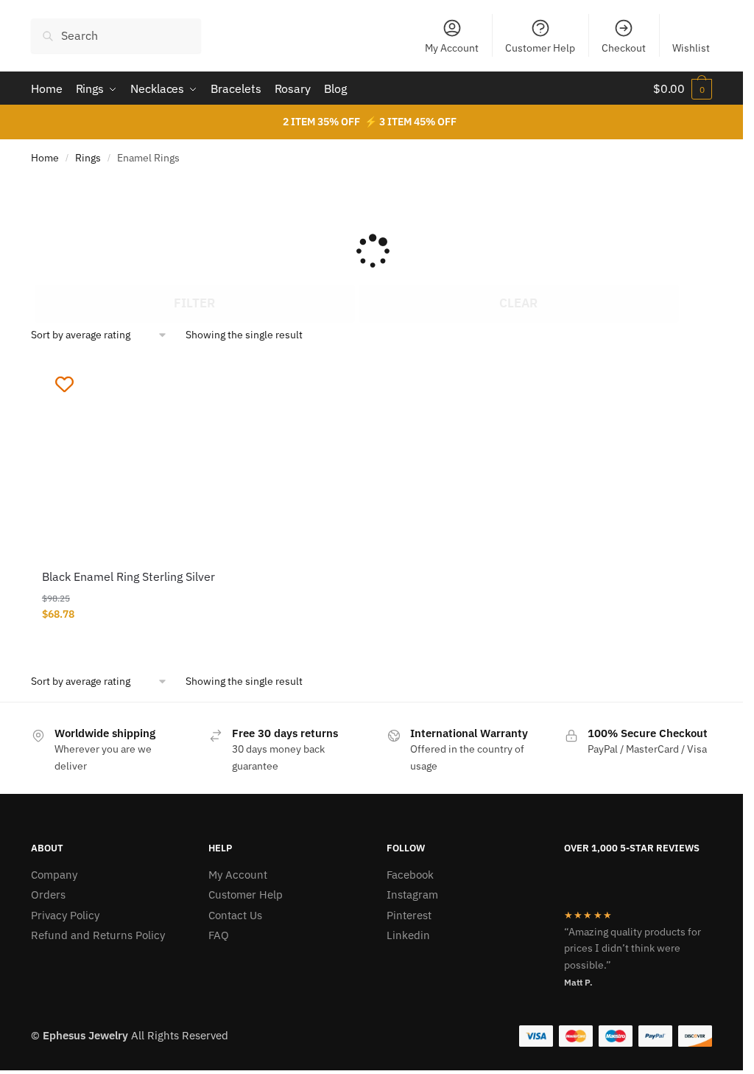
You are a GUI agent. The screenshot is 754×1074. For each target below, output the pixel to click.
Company (54, 875)
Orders (48, 895)
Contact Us (235, 915)
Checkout (624, 48)
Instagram (412, 895)
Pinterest (409, 915)
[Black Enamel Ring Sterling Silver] (139, 459)
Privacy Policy (65, 915)
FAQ (218, 935)
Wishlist (691, 48)
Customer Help (540, 48)
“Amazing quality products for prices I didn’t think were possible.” (632, 948)
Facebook (410, 875)
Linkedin (408, 935)
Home (45, 157)
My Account (452, 48)
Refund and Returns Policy (98, 935)
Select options (139, 644)
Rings (88, 157)
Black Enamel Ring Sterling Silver (128, 576)
